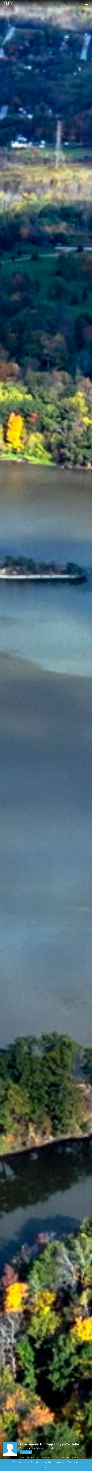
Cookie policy (73, 1462)
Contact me (25, 1452)
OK (46, 1467)
